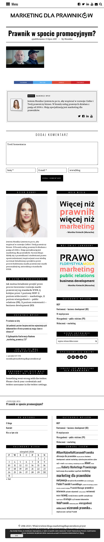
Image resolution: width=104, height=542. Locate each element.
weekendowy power (74, 503)
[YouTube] (92, 4)
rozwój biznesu (73, 495)
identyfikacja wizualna (78, 463)
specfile (80, 495)
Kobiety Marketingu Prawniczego (79, 467)
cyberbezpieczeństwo (85, 459)
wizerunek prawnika (78, 507)
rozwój (64, 495)
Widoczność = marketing (66, 323)
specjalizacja (88, 495)
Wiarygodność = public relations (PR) (71, 318)
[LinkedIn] (87, 4)
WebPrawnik (62, 503)
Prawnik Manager (77, 487)
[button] (95, 341)
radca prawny (82, 492)
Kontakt (9, 427)
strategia (67, 499)
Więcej (82, 533)
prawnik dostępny (65, 488)
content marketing (71, 459)
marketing (86, 470)
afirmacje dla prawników (66, 456)
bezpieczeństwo (80, 456)
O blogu (9, 423)
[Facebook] (79, 4)
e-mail (62, 463)
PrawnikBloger (76, 484)
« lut (8, 479)
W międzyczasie (63, 313)
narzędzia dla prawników (75, 480)
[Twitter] (83, 4)
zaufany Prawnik (71, 511)
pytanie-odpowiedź (72, 491)
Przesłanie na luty (13, 320)
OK (16, 535)
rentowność (90, 491)
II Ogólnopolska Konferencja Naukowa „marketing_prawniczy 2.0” (20, 338)
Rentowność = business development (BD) (73, 309)
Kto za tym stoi (12, 432)
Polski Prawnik (63, 484)
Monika (68, 39)
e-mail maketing (68, 463)
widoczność (61, 508)
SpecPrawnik (59, 499)
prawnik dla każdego (88, 484)
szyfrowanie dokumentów (80, 499)
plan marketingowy (89, 481)
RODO (58, 495)
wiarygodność (85, 503)
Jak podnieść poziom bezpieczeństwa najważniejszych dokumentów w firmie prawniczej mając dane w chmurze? (26, 328)
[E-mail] (96, 4)
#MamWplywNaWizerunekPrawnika (75, 452)
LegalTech (78, 471)
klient (88, 463)
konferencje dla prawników (65, 471)
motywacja (61, 480)
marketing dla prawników (73, 475)
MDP (58, 304)
